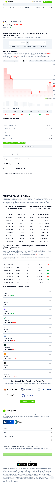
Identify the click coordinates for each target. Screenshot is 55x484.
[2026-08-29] (52, 61)
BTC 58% (38, 7)
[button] (27, 146)
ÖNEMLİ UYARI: (6, 468)
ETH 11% (43, 7)
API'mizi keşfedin (16, 108)
